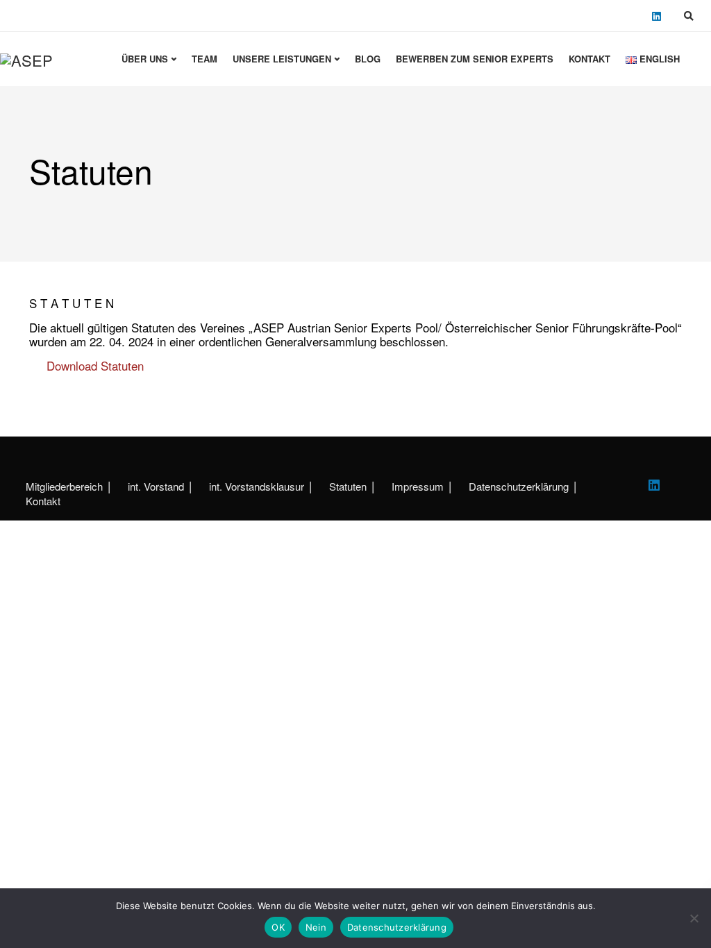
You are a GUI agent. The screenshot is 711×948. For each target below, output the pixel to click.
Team (204, 58)
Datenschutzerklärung (519, 486)
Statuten (348, 486)
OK (278, 927)
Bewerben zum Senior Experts (474, 58)
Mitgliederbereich (64, 486)
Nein (316, 927)
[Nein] (694, 918)
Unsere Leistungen (282, 58)
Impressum (418, 486)
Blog (367, 58)
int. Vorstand (156, 486)
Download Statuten (95, 365)
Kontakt (589, 58)
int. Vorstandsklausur (256, 486)
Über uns (145, 58)
